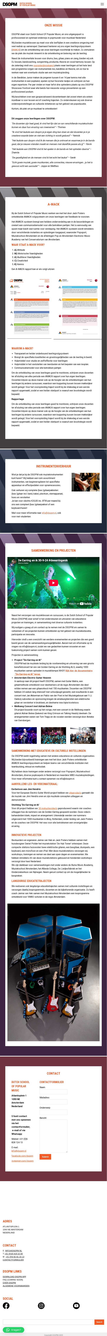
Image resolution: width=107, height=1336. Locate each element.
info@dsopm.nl (49, 513)
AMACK (16, 49)
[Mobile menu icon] (102, 4)
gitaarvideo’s (75, 792)
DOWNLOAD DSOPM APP (14, 1277)
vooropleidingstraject (43, 65)
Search (99, 1322)
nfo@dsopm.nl (19, 1151)
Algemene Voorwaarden (16, 1286)
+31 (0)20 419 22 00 (14, 1254)
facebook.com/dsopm (22, 1156)
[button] (13, 1330)
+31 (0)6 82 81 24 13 (15, 1257)
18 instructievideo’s (47, 808)
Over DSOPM (9, 1283)
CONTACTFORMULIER (13, 1260)
